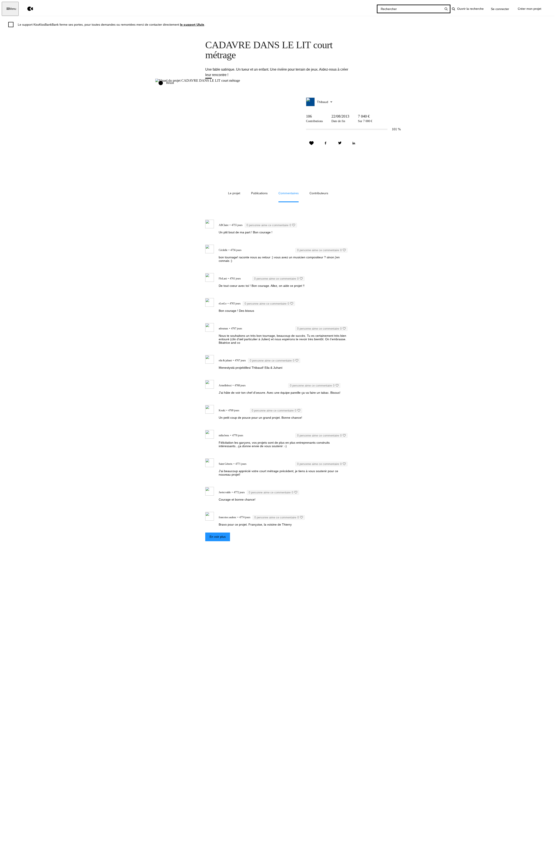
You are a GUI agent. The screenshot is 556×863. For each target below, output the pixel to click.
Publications (259, 193)
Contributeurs (318, 193)
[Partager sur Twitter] (339, 143)
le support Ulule (192, 24)
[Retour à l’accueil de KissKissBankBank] (27, 9)
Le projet (234, 193)
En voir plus (218, 536)
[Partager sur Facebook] (325, 143)
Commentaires (288, 193)
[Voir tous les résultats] (446, 8)
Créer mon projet (529, 8)
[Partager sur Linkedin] (353, 143)
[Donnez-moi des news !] (311, 143)
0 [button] (269, 225)
